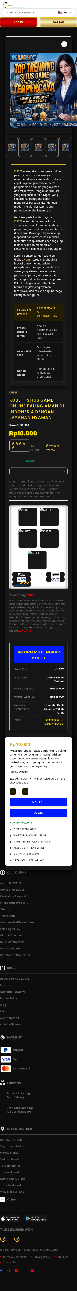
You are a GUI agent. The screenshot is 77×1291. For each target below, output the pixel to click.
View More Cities (11, 1192)
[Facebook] (3, 1271)
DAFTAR (38, 802)
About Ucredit (9, 1018)
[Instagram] (10, 1271)
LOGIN (18, 22)
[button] (64, 44)
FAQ (2, 1011)
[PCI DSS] (3, 1239)
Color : (18, 471)
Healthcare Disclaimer (15, 955)
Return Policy (9, 998)
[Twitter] (26, 1271)
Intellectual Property (14, 903)
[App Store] (11, 1219)
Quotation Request (13, 896)
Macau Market (10, 1153)
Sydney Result (9, 1159)
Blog (3, 1005)
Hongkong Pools (11, 1140)
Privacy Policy (42, 1257)
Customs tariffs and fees (17, 922)
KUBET (18, 171)
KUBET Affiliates (10, 1024)
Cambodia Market (12, 1179)
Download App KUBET (14, 979)
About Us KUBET (10, 883)
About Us (62, 1257)
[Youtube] (18, 1271)
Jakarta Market (10, 1185)
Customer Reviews (12, 992)
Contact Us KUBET (12, 890)
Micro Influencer (11, 935)
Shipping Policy (10, 929)
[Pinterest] (34, 1271)
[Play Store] (36, 1219)
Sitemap (5, 909)
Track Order (8, 916)
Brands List (7, 985)
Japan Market (9, 1172)
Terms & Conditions (15, 1257)
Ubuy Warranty (10, 948)
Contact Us (9, 1262)
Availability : (17, 461)
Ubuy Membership (12, 942)
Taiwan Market (10, 1166)
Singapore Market (12, 1146)
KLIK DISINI (24, 630)
